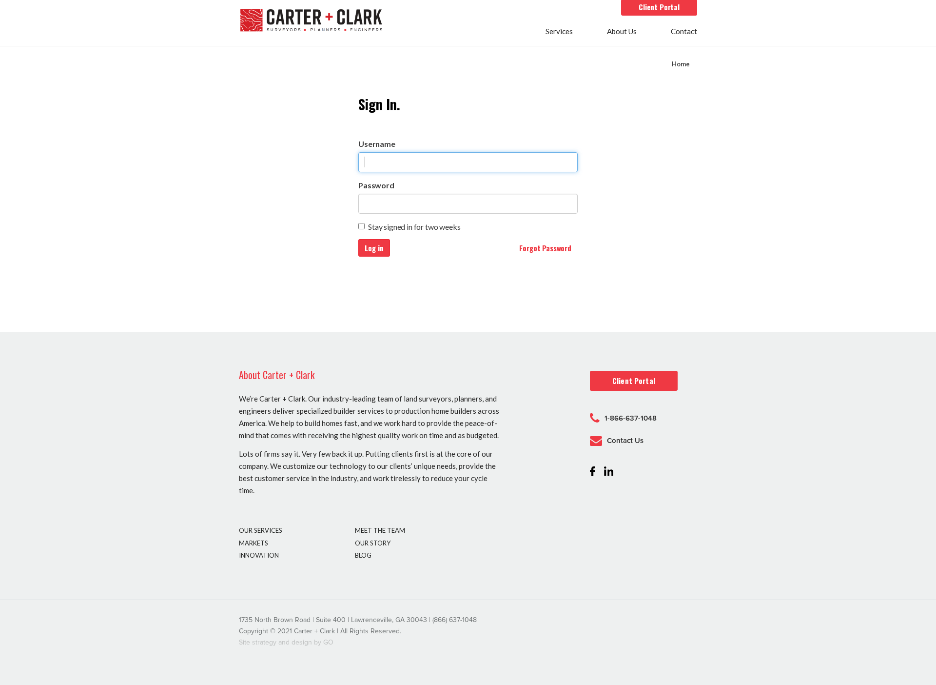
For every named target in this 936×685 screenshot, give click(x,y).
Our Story (372, 543)
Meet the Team (380, 530)
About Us (622, 32)
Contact (684, 32)
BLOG (363, 555)
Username (376, 143)
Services (559, 32)
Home (681, 64)
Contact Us (625, 440)
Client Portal (659, 6)
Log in (374, 247)
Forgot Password (545, 247)
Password (376, 185)
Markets (253, 543)
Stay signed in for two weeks (414, 226)
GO (328, 642)
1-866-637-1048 (630, 418)
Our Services (260, 530)
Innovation (259, 555)
